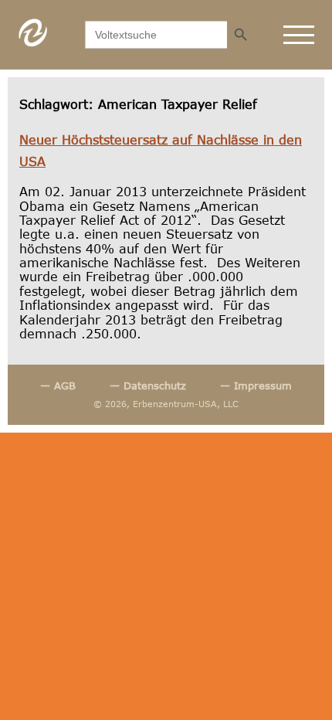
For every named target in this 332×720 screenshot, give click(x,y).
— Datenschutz (148, 386)
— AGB (58, 386)
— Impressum (256, 386)
